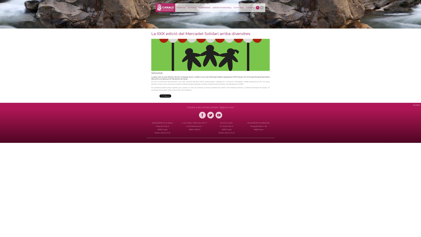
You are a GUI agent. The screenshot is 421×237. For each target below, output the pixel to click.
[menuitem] (181, 7)
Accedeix (416, 105)
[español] (261, 7)
